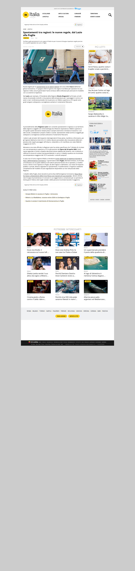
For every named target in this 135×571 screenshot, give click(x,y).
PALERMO (56, 311)
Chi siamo (33, 344)
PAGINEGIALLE (50, 342)
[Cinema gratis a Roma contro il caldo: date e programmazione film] (39, 286)
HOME (24, 29)
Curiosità (77, 13)
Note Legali (38, 344)
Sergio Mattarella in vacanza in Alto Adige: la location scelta (98, 116)
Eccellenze (46, 13)
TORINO (42, 311)
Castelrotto (91, 111)
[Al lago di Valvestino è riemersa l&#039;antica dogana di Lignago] (96, 263)
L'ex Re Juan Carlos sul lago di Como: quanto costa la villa (99, 92)
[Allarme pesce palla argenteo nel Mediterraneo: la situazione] (96, 286)
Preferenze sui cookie (55, 344)
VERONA (86, 311)
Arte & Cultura (88, 257)
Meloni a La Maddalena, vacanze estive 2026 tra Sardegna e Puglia (47, 197)
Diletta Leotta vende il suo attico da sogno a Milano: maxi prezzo (37, 275)
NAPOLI (48, 311)
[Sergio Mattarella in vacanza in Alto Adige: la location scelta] (100, 103)
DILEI (83, 342)
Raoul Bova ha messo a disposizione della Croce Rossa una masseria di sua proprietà (52, 175)
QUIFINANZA (92, 342)
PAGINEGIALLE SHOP (58, 342)
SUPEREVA (104, 342)
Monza (86, 247)
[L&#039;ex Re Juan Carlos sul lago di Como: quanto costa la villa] (100, 80)
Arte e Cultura (63, 13)
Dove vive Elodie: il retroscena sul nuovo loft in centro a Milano (38, 252)
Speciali (61, 17)
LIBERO (40, 342)
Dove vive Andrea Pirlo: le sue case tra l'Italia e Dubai (66, 251)
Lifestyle (45, 17)
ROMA (29, 311)
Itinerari (77, 17)
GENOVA (79, 311)
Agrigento (86, 294)
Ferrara (57, 294)
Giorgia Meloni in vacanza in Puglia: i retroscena (41, 194)
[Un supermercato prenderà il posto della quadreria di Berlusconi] (96, 239)
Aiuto (62, 344)
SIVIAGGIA (86, 342)
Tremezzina (91, 88)
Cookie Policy (48, 344)
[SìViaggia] (78, 9)
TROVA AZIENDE (61, 316)
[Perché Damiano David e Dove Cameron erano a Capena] (67, 263)
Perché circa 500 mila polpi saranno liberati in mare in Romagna (66, 299)
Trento (90, 64)
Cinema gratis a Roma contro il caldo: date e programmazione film (36, 299)
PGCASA (65, 342)
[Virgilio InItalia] (31, 15)
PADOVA (105, 311)
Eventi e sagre (95, 17)
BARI (99, 311)
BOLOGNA (71, 311)
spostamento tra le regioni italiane (48, 87)
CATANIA (93, 311)
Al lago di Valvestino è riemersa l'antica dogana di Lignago (95, 275)
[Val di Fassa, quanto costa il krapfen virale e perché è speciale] (100, 56)
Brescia (86, 271)
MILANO (35, 311)
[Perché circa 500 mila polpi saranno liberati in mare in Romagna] (67, 286)
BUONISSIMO (98, 342)
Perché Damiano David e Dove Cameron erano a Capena (65, 275)
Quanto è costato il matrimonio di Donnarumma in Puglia (44, 201)
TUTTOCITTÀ (78, 342)
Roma (32, 38)
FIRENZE (63, 311)
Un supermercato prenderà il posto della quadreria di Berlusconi (95, 252)
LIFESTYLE (30, 29)
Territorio (94, 13)
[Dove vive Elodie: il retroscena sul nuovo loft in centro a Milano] (39, 239)
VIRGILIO (44, 342)
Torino (57, 247)
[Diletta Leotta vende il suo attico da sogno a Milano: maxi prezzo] (39, 263)
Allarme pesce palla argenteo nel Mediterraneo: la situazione (95, 299)
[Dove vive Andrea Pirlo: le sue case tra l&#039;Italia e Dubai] (67, 239)
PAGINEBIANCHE (71, 342)
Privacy (42, 344)
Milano (29, 247)
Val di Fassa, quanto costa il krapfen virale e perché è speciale (99, 69)
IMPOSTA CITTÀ (74, 316)
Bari (36, 38)
